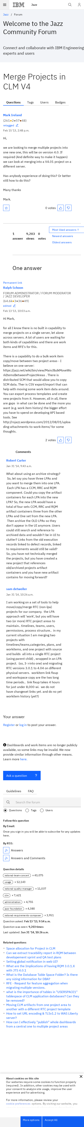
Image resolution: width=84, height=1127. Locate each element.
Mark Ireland (12, 115)
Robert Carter (16, 460)
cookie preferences (18, 1103)
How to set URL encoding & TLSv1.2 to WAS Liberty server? (42, 1015)
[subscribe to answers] (6, 850)
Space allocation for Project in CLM (30, 948)
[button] (81, 1076)
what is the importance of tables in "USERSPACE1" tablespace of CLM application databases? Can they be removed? (42, 996)
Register (9, 725)
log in (23, 725)
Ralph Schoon (13, 288)
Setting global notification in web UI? (32, 961)
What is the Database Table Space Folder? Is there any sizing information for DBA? (42, 977)
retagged (8, 125)
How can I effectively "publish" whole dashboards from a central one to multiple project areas (41, 1024)
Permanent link (12, 282)
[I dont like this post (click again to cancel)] (68, 208)
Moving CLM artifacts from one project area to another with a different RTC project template (38, 1007)
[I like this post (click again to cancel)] (60, 208)
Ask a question (16, 776)
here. (23, 759)
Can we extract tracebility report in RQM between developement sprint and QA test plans (41, 955)
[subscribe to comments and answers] (6, 858)
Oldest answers (62, 242)
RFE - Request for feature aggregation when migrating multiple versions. (37, 985)
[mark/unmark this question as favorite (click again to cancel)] (6, 208)
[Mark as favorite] (6, 208)
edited (7, 306)
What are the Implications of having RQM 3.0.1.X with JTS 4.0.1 (40, 968)
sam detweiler (16, 589)
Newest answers (62, 236)
